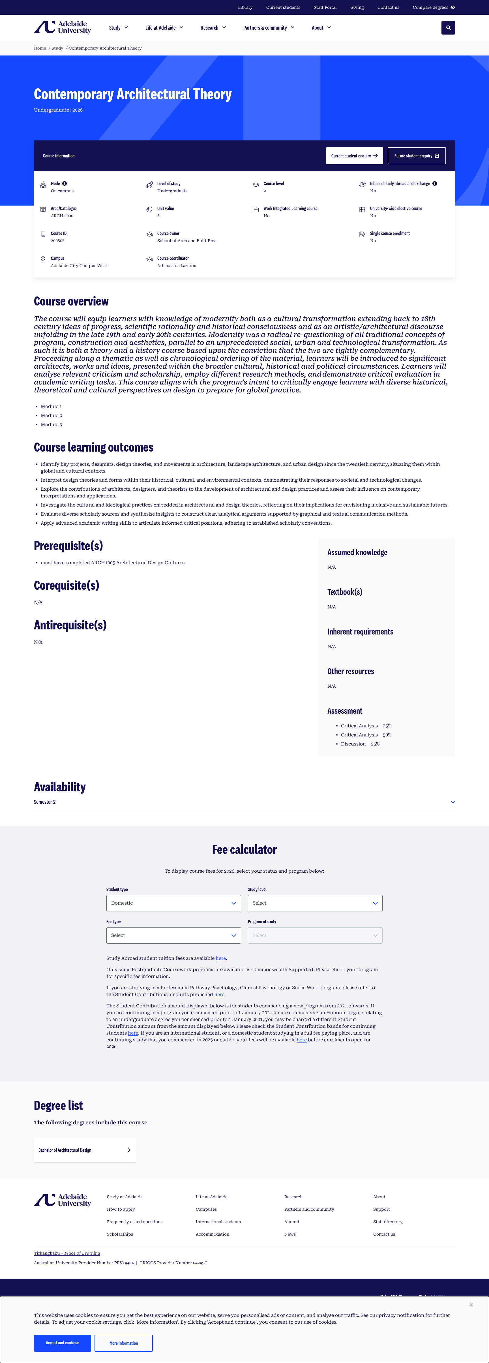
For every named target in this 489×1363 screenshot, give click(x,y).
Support (381, 1209)
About (379, 1197)
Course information (58, 155)
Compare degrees (430, 7)
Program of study (262, 921)
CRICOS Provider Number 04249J (173, 1263)
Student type (117, 889)
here (221, 958)
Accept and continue (62, 1342)
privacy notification (401, 1315)
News (290, 1234)
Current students (283, 7)
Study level (257, 889)
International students (218, 1221)
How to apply (121, 1209)
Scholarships (120, 1234)
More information (124, 1343)
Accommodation (212, 1234)
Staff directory (388, 1221)
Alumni (291, 1221)
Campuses (206, 1209)
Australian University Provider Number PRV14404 (84, 1263)
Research (293, 1197)
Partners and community (309, 1209)
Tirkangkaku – (67, 1253)
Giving (357, 7)
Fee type (113, 921)
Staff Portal (325, 7)
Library (245, 7)
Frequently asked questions (134, 1221)
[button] (471, 1305)
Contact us (388, 7)
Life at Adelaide (212, 1197)
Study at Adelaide (125, 1197)
